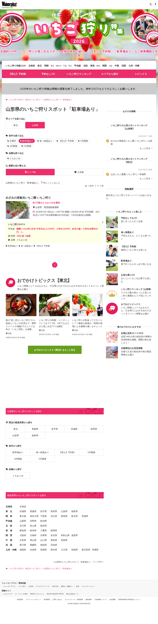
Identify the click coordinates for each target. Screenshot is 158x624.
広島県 (23, 540)
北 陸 (9, 525)
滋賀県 (74, 535)
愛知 (98, 65)
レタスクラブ (7, 594)
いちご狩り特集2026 (16, 65)
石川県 (23, 525)
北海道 (31, 65)
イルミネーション (88, 586)
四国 (124, 65)
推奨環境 (47, 599)
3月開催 (84, 140)
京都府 (33, 535)
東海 (92, 65)
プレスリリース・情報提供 (73, 599)
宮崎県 (74, 549)
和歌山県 (65, 535)
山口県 (43, 540)
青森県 (35, 428)
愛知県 (23, 530)
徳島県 (43, 544)
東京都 (23, 516)
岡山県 (33, 540)
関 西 (9, 535)
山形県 (15, 435)
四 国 (9, 544)
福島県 (35, 435)
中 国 (9, 540)
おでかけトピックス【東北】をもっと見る (54, 349)
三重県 (43, 530)
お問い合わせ (57, 599)
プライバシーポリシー (33, 599)
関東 (46, 65)
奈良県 (54, 535)
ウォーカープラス (9, 586)
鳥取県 (54, 540)
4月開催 (13, 145)
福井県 (43, 525)
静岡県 (54, 530)
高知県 (54, 544)
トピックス (141, 74)
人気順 (80, 172)
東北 (39, 65)
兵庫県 (43, 535)
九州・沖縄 (134, 65)
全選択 (13, 140)
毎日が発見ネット (72, 594)
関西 (104, 65)
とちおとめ (15, 158)
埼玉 (70, 65)
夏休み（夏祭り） (67, 586)
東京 (52, 65)
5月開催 (27, 145)
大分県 (64, 549)
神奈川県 (34, 516)
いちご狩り (22, 586)
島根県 (64, 540)
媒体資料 (89, 599)
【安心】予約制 (17, 74)
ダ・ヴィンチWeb (21, 594)
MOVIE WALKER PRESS (55, 594)
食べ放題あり (46, 140)
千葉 (65, 65)
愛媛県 (33, 544)
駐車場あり (17, 452)
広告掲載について (100, 599)
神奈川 (58, 65)
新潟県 (43, 520)
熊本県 (54, 549)
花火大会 (55, 586)
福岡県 (23, 549)
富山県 (33, 525)
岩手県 (54, 428)
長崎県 (43, 549)
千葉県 (43, 516)
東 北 (9, 511)
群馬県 (64, 516)
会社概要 (112, 599)
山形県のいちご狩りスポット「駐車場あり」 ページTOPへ (79, 562)
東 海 (9, 530)
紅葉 (77, 586)
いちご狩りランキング (79, 74)
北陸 (85, 65)
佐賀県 (33, 549)
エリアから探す (109, 74)
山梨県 (23, 520)
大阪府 (23, 535)
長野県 (33, 520)
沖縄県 (95, 549)
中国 (117, 65)
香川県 (23, 544)
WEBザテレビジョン (37, 594)
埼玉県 (54, 516)
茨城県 (85, 516)
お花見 (31, 586)
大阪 (110, 65)
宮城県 (74, 428)
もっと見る (145, 148)
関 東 (9, 516)
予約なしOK (48, 74)
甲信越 (77, 65)
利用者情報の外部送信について (129, 599)
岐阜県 (33, 530)
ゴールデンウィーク (43, 586)
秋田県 (94, 428)
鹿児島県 (86, 549)
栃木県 (74, 516)
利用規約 (20, 599)
